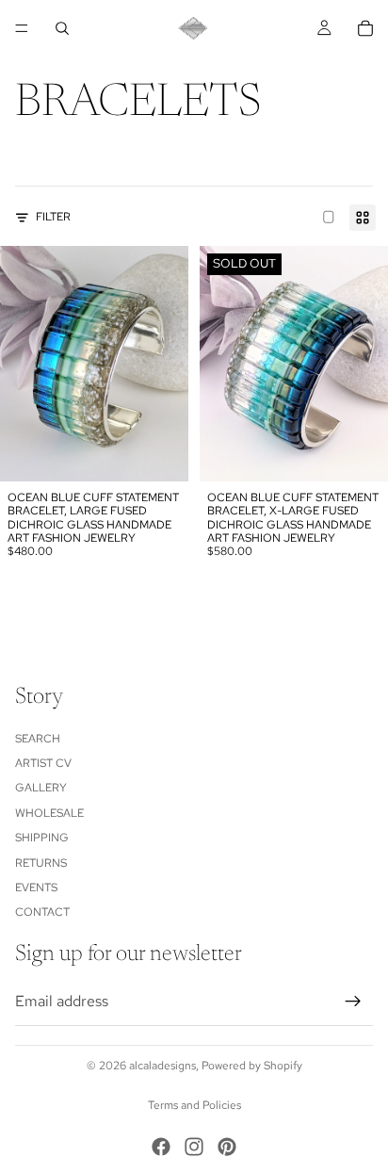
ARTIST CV (43, 763)
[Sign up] (353, 1001)
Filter (53, 216)
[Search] (62, 28)
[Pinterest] (227, 1146)
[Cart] (365, 28)
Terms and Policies (194, 1105)
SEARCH (37, 737)
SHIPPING (42, 837)
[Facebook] (161, 1146)
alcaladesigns (162, 1065)
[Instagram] (194, 1146)
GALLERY (41, 787)
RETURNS (41, 862)
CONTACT (42, 912)
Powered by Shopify (252, 1065)
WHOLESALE (49, 812)
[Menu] (21, 28)
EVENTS (36, 887)
